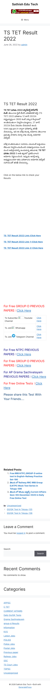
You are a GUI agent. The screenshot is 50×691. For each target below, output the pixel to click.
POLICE (7, 640)
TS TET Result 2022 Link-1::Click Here (23, 242)
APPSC (7, 603)
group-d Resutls (11, 623)
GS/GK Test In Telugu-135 (19, 509)
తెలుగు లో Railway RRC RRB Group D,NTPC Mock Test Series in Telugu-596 (26, 485)
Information (9, 627)
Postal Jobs (9, 648)
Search (7, 549)
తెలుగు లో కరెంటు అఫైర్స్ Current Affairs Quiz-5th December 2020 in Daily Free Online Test (28, 495)
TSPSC (7, 669)
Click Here (24, 310)
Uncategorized (14, 505)
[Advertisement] (25, 76)
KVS (6, 632)
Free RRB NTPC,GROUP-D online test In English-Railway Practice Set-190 (26, 476)
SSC (6, 660)
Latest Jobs (9, 636)
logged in (21, 533)
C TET (7, 607)
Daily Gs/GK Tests (12, 615)
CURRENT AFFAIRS (13, 611)
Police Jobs (9, 644)
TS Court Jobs (11, 665)
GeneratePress (25, 687)
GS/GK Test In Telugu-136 (19, 513)
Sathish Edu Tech (25, 4)
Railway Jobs (10, 656)
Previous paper (11, 652)
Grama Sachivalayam (14, 619)
